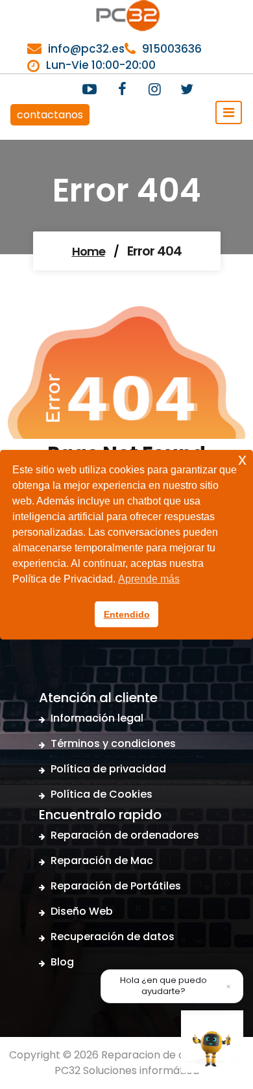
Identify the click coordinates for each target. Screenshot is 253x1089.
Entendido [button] (127, 614)
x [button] (242, 459)
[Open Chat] (212, 1041)
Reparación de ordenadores (125, 835)
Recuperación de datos (113, 936)
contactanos (50, 114)
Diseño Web (82, 911)
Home (88, 251)
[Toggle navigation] (228, 112)
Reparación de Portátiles (116, 885)
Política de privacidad (108, 768)
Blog (62, 961)
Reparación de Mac (102, 860)
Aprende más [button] (149, 578)
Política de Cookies (101, 794)
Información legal (97, 718)
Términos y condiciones (113, 743)
